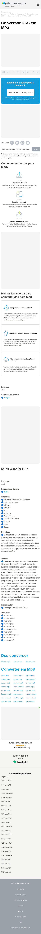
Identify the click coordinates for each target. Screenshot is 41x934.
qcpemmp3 (18, 701)
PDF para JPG (6, 859)
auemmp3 (18, 679)
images (7, 398)
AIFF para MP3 (6, 814)
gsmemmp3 (30, 679)
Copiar (36, 149)
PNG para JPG (6, 831)
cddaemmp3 (18, 687)
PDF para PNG (6, 864)
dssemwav (18, 662)
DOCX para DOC (6, 847)
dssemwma (30, 662)
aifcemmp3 (18, 694)
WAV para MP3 (6, 781)
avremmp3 (5, 690)
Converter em (18, 669)
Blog (20, 922)
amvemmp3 (6, 698)
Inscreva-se (25, 99)
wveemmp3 (18, 690)
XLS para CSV (6, 839)
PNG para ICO (6, 872)
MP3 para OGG (6, 806)
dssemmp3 (5, 662)
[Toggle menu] (38, 5)
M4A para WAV (6, 810)
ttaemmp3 (30, 687)
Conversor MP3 (13, 16)
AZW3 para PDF (6, 826)
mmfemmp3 (18, 698)
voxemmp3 (5, 683)
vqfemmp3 (30, 675)
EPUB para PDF (6, 789)
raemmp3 (5, 675)
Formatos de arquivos (20, 895)
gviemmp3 (30, 701)
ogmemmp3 (6, 701)
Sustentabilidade (20, 917)
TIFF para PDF (6, 868)
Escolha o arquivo (20, 92)
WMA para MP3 (6, 797)
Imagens (20, 14)
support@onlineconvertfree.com (20, 928)
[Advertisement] (20, 246)
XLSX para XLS (6, 843)
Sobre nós (20, 889)
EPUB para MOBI (7, 793)
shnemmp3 (5, 687)
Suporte (20, 906)
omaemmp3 (31, 698)
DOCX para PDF (6, 855)
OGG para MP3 (6, 822)
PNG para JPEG (6, 835)
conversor (14, 655)
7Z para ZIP (5, 777)
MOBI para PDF (6, 818)
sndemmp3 (5, 679)
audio (6, 492)
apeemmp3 (18, 683)
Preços (20, 911)
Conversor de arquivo (6, 13)
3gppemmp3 (6, 694)
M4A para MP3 (6, 785)
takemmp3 (18, 675)
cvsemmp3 (30, 683)
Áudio (12, 14)
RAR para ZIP (5, 801)
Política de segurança (20, 900)
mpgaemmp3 (31, 694)
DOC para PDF (6, 851)
